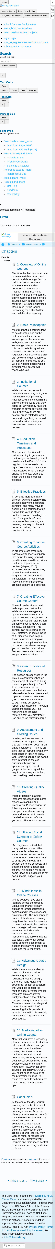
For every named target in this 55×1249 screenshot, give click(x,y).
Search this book (7, 57)
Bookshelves (32, 244)
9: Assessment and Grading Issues (30, 732)
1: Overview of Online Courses (31, 267)
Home (14, 244)
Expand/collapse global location (52, 244)
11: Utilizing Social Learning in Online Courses (29, 837)
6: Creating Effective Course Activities (31, 544)
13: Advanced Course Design (31, 963)
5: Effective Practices (31, 491)
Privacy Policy (37, 1226)
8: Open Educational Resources (31, 668)
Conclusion (24, 1097)
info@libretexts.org (15, 1237)
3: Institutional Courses (26, 384)
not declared (33, 1159)
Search (5, 1246)
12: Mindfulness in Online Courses (29, 893)
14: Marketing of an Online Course (30, 1032)
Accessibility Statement (30, 1230)
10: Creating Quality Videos (30, 789)
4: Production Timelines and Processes (26, 443)
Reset (4, 86)
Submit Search (8, 66)
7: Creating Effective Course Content (31, 599)
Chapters (5, 1159)
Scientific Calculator (18, 165)
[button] (12, 190)
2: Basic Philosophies (31, 325)
